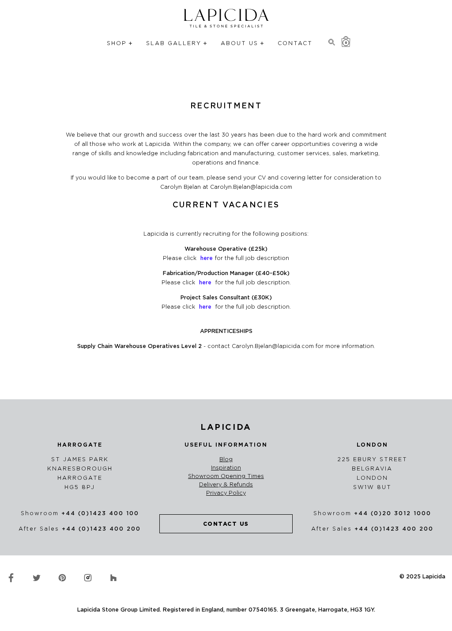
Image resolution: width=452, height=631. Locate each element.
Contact (295, 43)
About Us (239, 43)
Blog (226, 459)
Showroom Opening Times (226, 476)
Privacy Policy (226, 493)
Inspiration (226, 467)
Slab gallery (173, 43)
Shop (117, 43)
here (205, 306)
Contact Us (226, 523)
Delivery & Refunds (226, 484)
